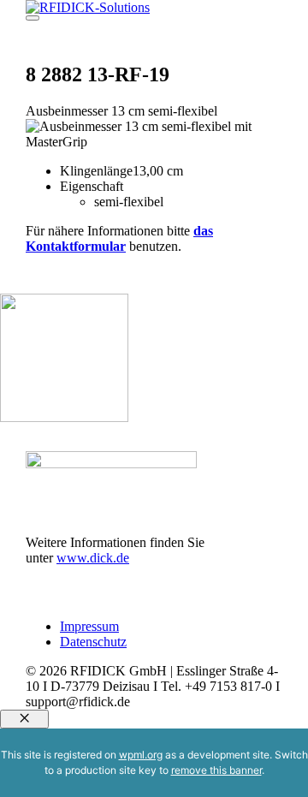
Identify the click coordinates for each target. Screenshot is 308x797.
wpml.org (141, 754)
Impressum (89, 626)
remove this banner (216, 770)
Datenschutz (93, 641)
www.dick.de (92, 557)
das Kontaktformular (119, 238)
